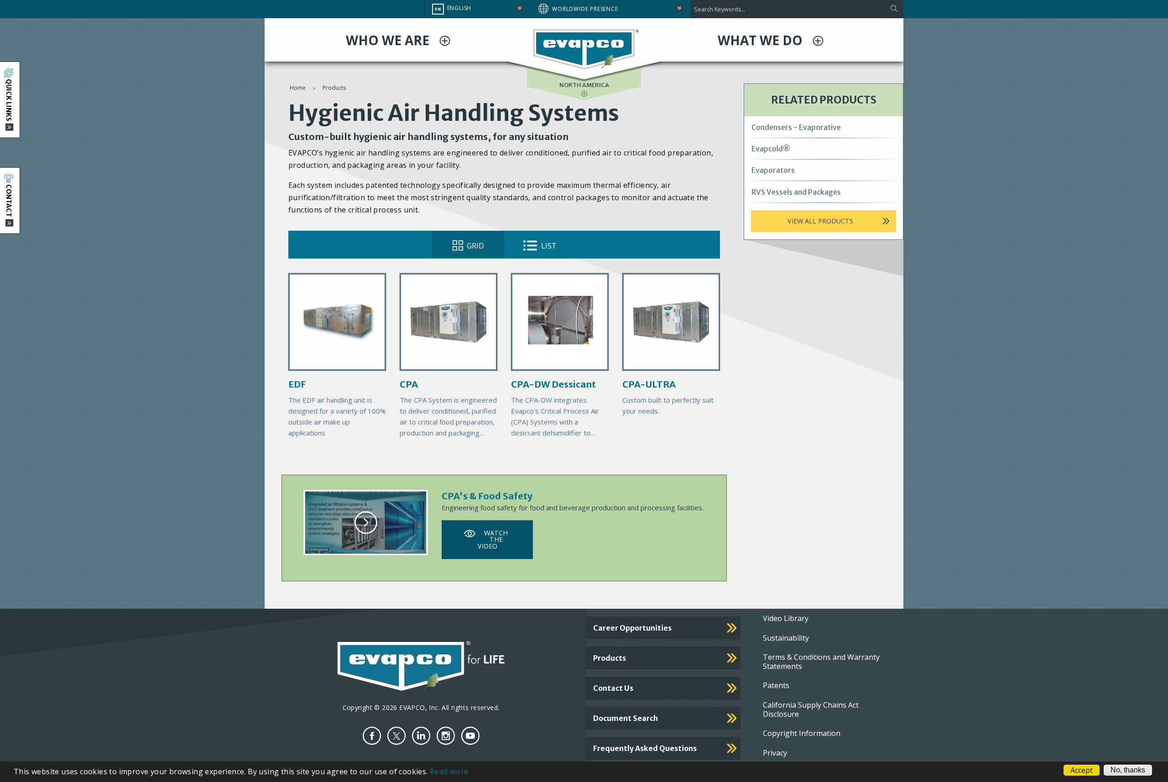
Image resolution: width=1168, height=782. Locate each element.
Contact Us (613, 688)
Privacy (775, 753)
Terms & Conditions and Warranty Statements (821, 661)
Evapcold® (770, 148)
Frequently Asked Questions (645, 748)
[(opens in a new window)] (371, 735)
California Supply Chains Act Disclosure (811, 709)
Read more (449, 771)
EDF (297, 384)
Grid (474, 246)
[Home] (584, 49)
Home (298, 88)
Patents (776, 685)
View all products (820, 221)
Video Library (785, 618)
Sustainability (786, 638)
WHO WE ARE (389, 40)
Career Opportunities (632, 627)
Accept (1081, 770)
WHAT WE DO (762, 40)
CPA (409, 384)
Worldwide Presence (585, 9)
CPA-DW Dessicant (553, 384)
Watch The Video (493, 539)
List (548, 246)
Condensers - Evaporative (796, 127)
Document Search (625, 718)
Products (334, 88)
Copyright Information (801, 733)
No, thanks (1128, 770)
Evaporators (773, 170)
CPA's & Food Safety (487, 496)
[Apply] (893, 9)
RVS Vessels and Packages (796, 192)
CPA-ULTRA (649, 384)
